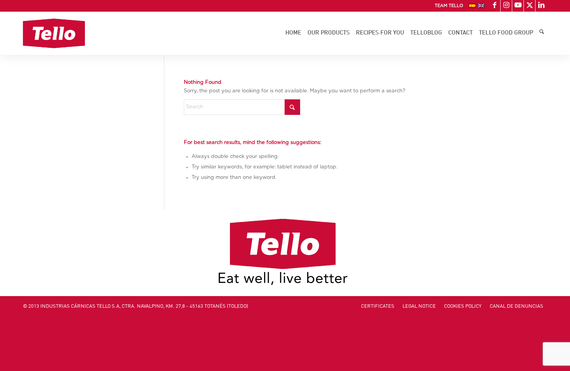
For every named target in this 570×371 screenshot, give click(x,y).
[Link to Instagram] (506, 6)
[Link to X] (529, 6)
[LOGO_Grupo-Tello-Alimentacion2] (54, 33)
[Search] (541, 33)
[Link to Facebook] (494, 6)
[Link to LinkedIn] (541, 6)
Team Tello (449, 5)
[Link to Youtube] (517, 6)
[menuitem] (447, 6)
